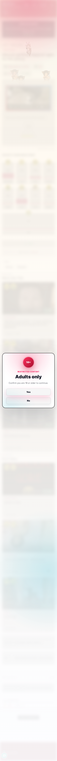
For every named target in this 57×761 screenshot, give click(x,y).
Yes (29, 392)
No (28, 400)
